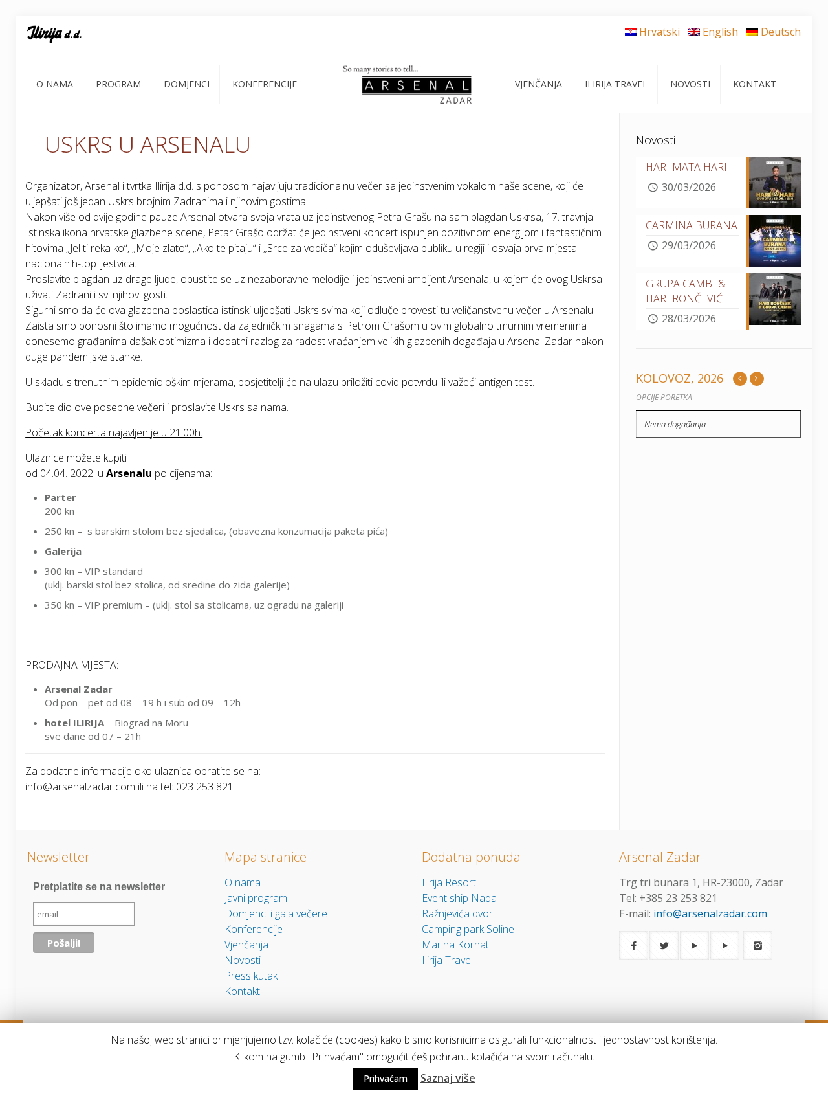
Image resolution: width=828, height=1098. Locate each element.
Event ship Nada (459, 898)
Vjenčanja (246, 944)
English (720, 32)
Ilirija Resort (449, 882)
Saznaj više (447, 1078)
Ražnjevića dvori (458, 913)
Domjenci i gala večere (275, 913)
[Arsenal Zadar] (406, 84)
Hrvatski (659, 32)
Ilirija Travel (447, 960)
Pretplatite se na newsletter (99, 886)
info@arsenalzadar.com (710, 913)
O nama (242, 882)
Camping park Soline (468, 929)
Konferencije (253, 929)
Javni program (255, 898)
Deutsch (781, 32)
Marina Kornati (456, 944)
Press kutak (251, 976)
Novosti (242, 960)
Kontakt (242, 991)
